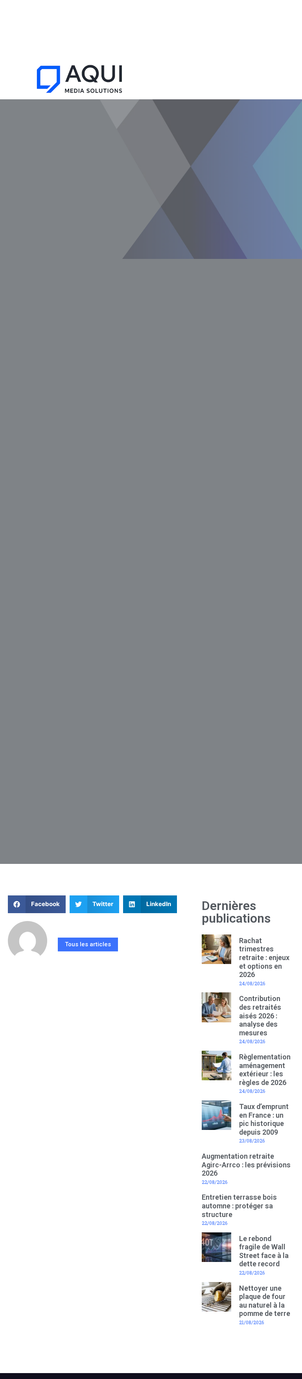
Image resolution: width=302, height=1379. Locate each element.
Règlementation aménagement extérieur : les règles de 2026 (265, 1070)
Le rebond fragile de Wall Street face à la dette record (264, 1251)
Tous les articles (88, 944)
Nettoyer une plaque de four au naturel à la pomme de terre (264, 1301)
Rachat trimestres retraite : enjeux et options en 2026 (264, 957)
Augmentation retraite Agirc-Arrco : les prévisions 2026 (246, 1164)
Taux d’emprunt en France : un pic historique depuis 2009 (264, 1119)
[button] (226, 80)
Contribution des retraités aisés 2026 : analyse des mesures (260, 1015)
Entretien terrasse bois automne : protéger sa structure (239, 1205)
